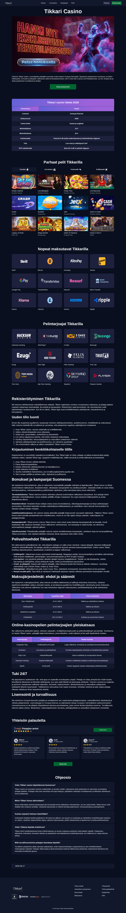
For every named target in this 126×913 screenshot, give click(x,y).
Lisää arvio (102, 730)
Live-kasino (49, 169)
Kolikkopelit (100, 169)
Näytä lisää (63, 764)
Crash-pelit (74, 169)
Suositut (23, 169)
